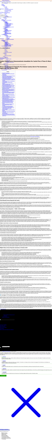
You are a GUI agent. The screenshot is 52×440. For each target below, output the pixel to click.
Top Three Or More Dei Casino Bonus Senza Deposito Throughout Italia (7, 106)
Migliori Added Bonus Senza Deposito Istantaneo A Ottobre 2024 (7, 84)
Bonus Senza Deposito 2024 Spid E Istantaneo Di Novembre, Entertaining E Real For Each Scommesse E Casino (8, 101)
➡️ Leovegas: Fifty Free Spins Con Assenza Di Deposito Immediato (8, 88)
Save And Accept (3, 375)
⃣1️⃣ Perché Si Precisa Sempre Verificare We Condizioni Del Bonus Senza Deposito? (8, 89)
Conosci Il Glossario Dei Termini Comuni (8, 86)
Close (1, 13)
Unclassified (4, 371)
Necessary (4, 356)
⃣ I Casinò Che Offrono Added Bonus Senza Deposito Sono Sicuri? (8, 97)
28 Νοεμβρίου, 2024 (3, 57)
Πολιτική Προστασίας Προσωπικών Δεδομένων (7, 329)
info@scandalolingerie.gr (5, 0)
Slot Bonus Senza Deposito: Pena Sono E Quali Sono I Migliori (8, 94)
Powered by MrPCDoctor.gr (6, 351)
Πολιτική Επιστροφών (3, 327)
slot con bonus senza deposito (34, 136)
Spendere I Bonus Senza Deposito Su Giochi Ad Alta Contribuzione (7, 78)
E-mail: (1, 346)
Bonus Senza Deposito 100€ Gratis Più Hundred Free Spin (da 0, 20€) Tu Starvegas (8, 105)
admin (2, 59)
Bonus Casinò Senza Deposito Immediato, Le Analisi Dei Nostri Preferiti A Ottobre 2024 (8, 93)
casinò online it (2, 58)
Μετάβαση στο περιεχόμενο (4, 429)
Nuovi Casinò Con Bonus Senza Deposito (8, 114)
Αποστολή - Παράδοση (3, 324)
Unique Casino (4, 75)
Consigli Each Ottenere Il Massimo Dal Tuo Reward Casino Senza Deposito (8, 76)
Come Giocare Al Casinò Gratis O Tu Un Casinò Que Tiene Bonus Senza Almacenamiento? (8, 108)
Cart (0, 18)
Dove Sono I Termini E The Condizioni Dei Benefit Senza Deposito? (8, 96)
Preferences (4, 368)
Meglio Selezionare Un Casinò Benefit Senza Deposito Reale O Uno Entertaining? (8, 99)
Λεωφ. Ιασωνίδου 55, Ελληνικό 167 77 (9, 314)
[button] (4, 432)
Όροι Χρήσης (2, 328)
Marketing (4, 360)
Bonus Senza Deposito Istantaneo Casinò (8, 85)
